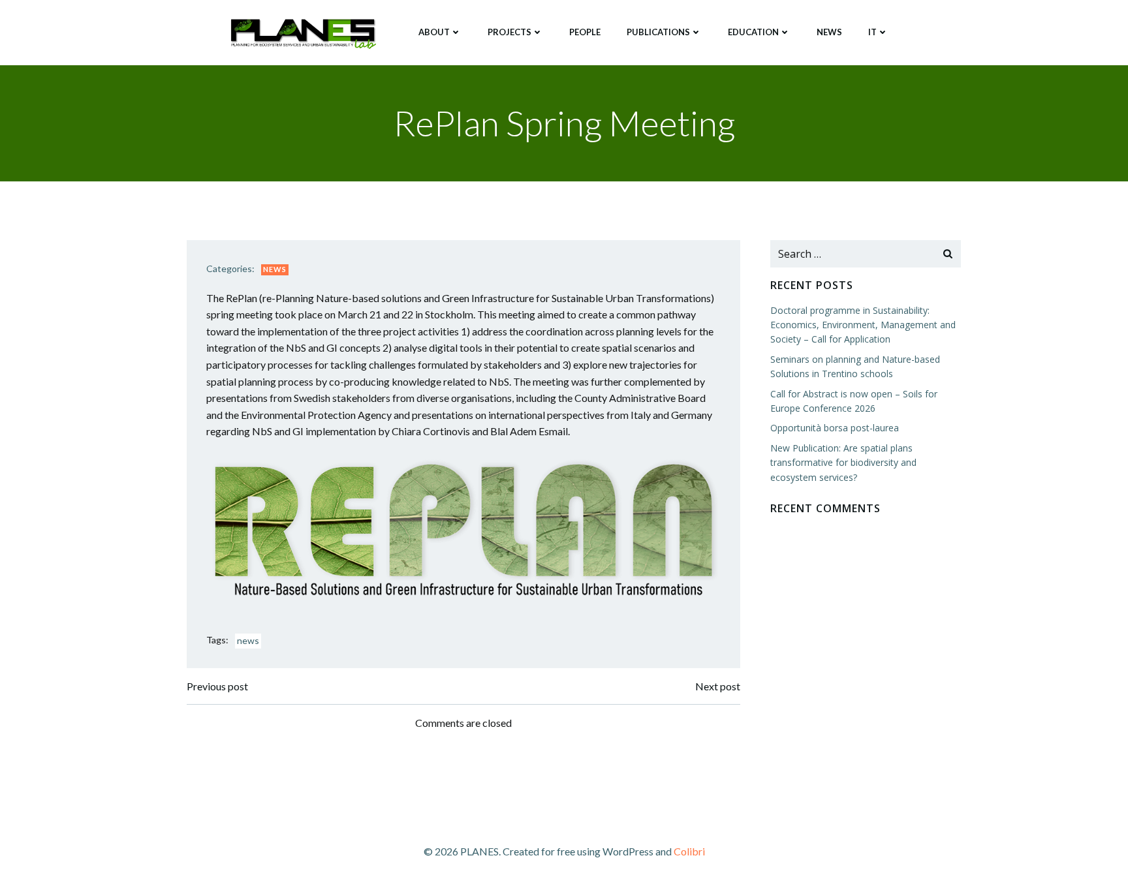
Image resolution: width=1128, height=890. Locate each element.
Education (753, 32)
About (434, 32)
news (248, 640)
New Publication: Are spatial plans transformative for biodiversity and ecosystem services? (843, 462)
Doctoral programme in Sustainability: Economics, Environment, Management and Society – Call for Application (863, 325)
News (829, 32)
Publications (658, 32)
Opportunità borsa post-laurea (834, 428)
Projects (509, 32)
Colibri (689, 851)
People (585, 32)
